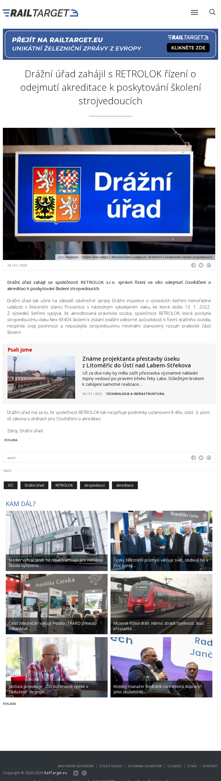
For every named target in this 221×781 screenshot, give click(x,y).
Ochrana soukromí (145, 766)
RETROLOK (64, 485)
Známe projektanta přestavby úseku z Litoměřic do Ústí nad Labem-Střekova (136, 362)
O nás (192, 766)
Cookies (174, 766)
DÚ (10, 485)
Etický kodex (111, 766)
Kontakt (210, 766)
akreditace (125, 485)
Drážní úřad (34, 485)
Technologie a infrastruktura (135, 394)
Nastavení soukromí (76, 766)
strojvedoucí (94, 485)
